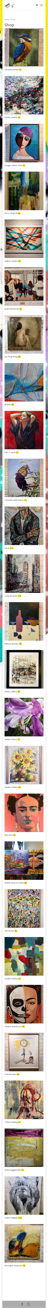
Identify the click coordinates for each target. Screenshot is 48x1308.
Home (7, 19)
